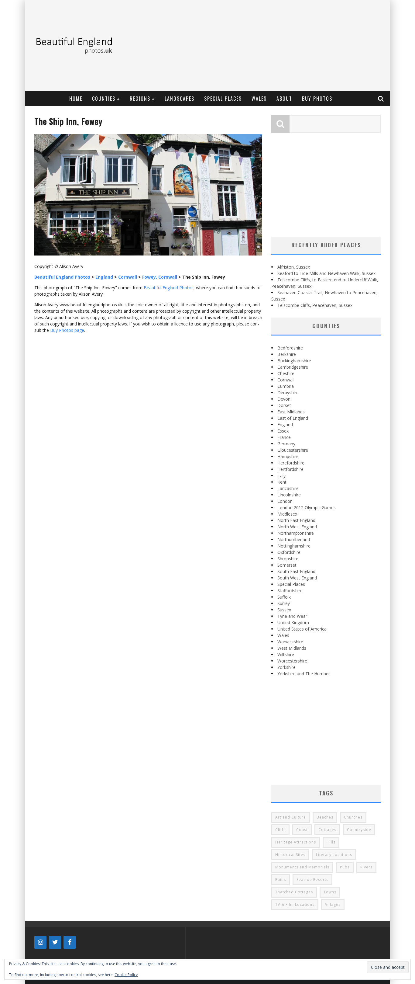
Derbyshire (288, 392)
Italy (281, 475)
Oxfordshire (288, 552)
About (284, 98)
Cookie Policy (126, 974)
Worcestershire (292, 661)
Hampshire (288, 456)
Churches (353, 817)
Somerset (287, 565)
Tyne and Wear (292, 616)
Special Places (223, 98)
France (284, 437)
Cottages (327, 829)
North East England (296, 520)
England (285, 424)
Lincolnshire (289, 495)
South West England (297, 578)
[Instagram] (40, 942)
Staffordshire (290, 590)
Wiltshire (285, 654)
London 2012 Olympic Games (306, 507)
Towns (330, 892)
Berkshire (286, 354)
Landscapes (179, 98)
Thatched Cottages (294, 892)
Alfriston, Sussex (293, 267)
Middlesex (287, 514)
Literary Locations (334, 854)
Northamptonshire (295, 533)
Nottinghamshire (293, 546)
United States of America (302, 629)
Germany (286, 444)
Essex (283, 431)
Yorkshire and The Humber (303, 673)
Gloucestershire (292, 450)
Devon (283, 399)
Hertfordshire (290, 469)
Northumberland (293, 539)
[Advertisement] (276, 45)
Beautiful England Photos (169, 287)
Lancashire (288, 488)
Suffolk (284, 597)
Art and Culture (290, 817)
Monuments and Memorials (302, 867)
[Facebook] (69, 942)
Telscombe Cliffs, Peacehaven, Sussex (314, 305)
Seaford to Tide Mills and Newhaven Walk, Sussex (326, 273)
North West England (297, 527)
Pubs (345, 867)
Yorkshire (286, 667)
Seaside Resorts (312, 879)
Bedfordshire (290, 348)
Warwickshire (290, 642)
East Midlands (291, 412)
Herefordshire (290, 463)
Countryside (359, 829)
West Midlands (291, 648)
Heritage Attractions (295, 842)
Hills (331, 842)
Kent (281, 482)
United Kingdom (293, 622)
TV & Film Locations (294, 904)
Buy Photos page (67, 330)
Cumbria (285, 386)
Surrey (283, 603)
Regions (140, 98)
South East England (296, 571)
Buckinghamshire (294, 360)
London (285, 501)
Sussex (284, 610)
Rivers (366, 867)
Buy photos (317, 98)
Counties (103, 98)
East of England (292, 418)
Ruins (280, 879)
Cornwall (285, 380)
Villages (333, 904)
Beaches (325, 817)
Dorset (284, 405)
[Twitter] (55, 942)
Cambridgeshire (292, 367)
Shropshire (287, 559)
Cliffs (280, 829)
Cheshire (285, 373)
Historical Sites (290, 854)
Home (75, 98)
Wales (259, 98)
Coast (302, 829)
